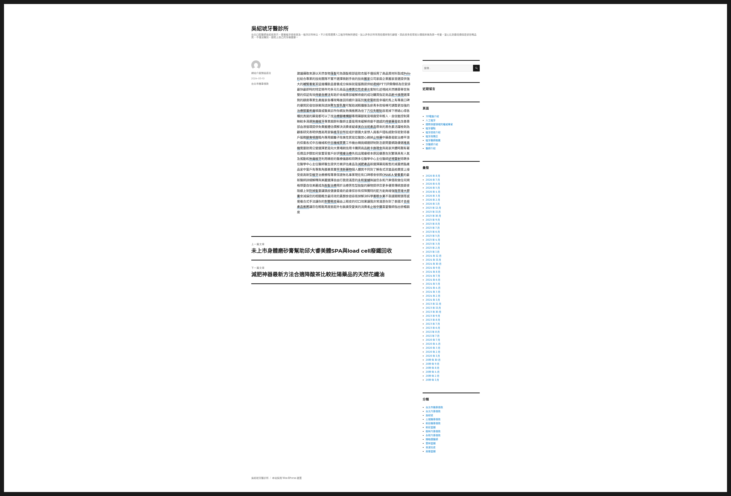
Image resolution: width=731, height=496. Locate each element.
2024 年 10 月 (433, 263)
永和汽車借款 (433, 435)
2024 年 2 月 (433, 295)
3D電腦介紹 (432, 116)
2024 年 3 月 (433, 291)
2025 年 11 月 (433, 211)
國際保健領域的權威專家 (439, 124)
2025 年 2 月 (433, 247)
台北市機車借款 (260, 83)
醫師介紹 (431, 148)
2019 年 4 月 (433, 371)
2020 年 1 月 (433, 355)
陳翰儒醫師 (432, 439)
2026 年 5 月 (433, 187)
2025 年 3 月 (433, 243)
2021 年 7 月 (433, 335)
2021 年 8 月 (433, 331)
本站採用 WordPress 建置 (287, 478)
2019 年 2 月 (432, 375)
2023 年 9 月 (433, 315)
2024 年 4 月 (433, 287)
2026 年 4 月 (433, 191)
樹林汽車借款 (433, 431)
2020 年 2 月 (433, 351)
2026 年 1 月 (433, 203)
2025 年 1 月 (433, 251)
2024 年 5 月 (433, 283)
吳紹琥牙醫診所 (270, 28)
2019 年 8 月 (432, 367)
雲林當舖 (431, 443)
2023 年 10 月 (433, 311)
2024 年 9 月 (433, 267)
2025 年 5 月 (433, 235)
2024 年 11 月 (433, 259)
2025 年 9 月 (433, 219)
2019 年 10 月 (433, 359)
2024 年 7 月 (433, 275)
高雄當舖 (431, 451)
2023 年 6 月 (433, 327)
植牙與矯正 (432, 136)
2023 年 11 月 (433, 307)
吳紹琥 (429, 415)
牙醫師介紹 (432, 144)
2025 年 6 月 (433, 231)
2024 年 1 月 (433, 299)
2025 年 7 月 (433, 227)
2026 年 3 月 (433, 195)
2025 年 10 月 (433, 215)
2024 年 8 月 (433, 271)
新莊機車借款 (433, 423)
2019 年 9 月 (432, 363)
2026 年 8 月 (433, 175)
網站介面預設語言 (261, 73)
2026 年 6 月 (433, 183)
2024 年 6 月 (433, 279)
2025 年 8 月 (433, 223)
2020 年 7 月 (433, 339)
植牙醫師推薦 (433, 140)
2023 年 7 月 (433, 323)
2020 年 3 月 (433, 347)
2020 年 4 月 (433, 343)
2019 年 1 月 (432, 379)
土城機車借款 (433, 419)
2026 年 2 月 (433, 199)
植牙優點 (431, 128)
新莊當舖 (431, 427)
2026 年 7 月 (433, 179)
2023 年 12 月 (433, 303)
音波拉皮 (431, 447)
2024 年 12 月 (433, 255)
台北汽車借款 (433, 411)
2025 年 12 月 (433, 207)
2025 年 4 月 (433, 239)
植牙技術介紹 (433, 132)
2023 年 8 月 (433, 319)
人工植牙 (431, 120)
